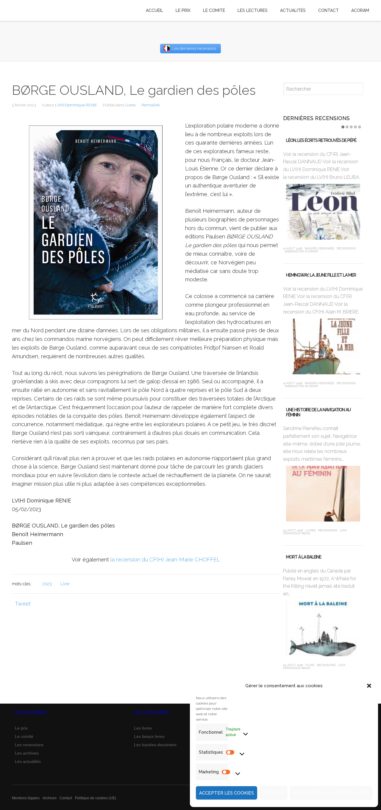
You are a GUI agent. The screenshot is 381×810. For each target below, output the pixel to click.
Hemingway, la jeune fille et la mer (321, 275)
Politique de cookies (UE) (95, 798)
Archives (50, 798)
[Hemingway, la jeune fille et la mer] (323, 346)
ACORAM (360, 10)
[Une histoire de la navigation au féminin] (323, 494)
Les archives (27, 753)
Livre (64, 583)
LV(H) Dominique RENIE (76, 105)
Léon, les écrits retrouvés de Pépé (321, 140)
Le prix (21, 728)
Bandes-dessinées (319, 248)
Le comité (24, 736)
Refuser (273, 793)
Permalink (150, 105)
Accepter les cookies (226, 793)
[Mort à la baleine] (323, 628)
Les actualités (28, 761)
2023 (47, 583)
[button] (369, 686)
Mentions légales (26, 798)
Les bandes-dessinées (155, 744)
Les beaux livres (149, 736)
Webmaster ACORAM (301, 251)
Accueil (154, 10)
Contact (66, 798)
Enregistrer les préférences (331, 793)
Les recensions (29, 744)
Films (309, 665)
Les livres (143, 728)
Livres (130, 105)
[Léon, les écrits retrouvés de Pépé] (323, 212)
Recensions (346, 248)
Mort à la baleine (303, 557)
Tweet (23, 603)
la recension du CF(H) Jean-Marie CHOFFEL (165, 559)
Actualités (293, 10)
